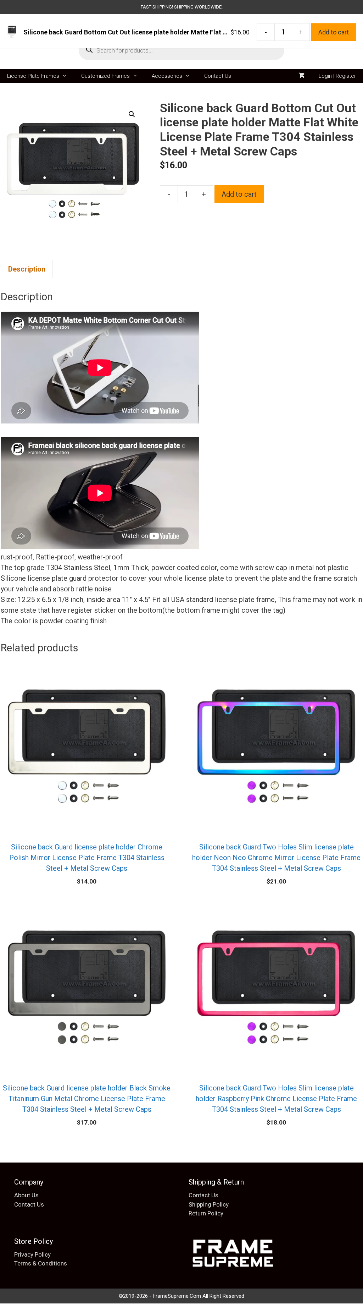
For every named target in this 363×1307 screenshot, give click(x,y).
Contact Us (217, 76)
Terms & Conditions (40, 1263)
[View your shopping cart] (301, 76)
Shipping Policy (209, 1204)
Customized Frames (105, 76)
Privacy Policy (32, 1254)
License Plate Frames (33, 76)
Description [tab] (26, 269)
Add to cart (239, 194)
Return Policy (206, 1213)
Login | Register (337, 76)
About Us (26, 1195)
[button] (131, 114)
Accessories (167, 76)
